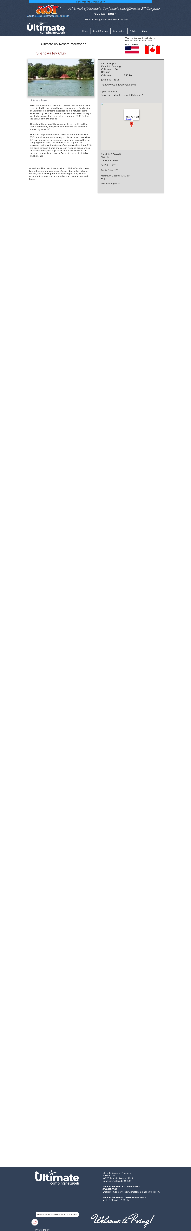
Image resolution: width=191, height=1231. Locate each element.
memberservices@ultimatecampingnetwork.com (134, 1191)
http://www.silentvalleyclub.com (119, 84)
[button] (133, 31)
